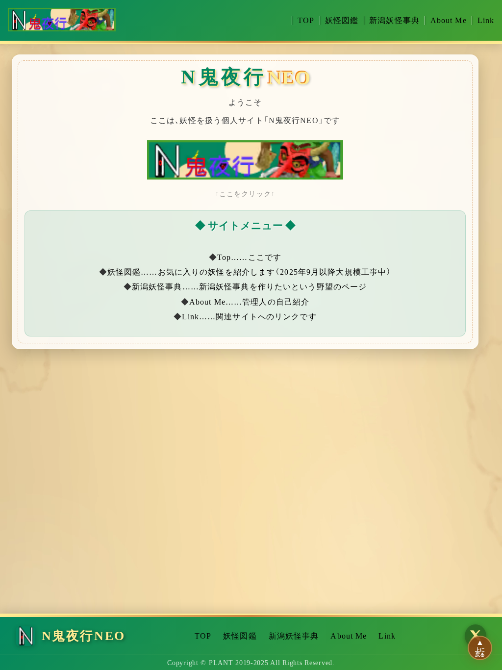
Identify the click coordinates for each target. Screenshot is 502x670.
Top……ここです (249, 257)
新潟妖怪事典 (394, 21)
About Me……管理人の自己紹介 (249, 302)
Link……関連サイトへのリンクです (249, 316)
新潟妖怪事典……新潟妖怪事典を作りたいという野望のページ (249, 287)
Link (485, 21)
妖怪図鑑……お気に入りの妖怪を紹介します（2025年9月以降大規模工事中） (249, 272)
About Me (448, 21)
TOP (306, 21)
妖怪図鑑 (341, 21)
